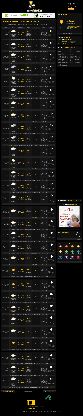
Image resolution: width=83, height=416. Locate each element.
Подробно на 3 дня (22, 24)
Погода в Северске (74, 59)
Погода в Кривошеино (63, 65)
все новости (78, 200)
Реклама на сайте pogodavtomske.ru (36, 406)
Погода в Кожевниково (63, 62)
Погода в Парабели (74, 53)
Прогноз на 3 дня (12, 24)
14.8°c (72, 21)
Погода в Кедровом (62, 60)
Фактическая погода (44, 24)
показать (73, 42)
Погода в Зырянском (75, 64)
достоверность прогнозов (28, 391)
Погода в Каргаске (62, 59)
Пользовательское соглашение (41, 413)
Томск (74, 33)
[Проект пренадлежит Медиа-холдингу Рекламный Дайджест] (48, 397)
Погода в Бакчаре (62, 56)
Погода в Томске (62, 49)
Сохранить (79, 239)
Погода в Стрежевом (75, 60)
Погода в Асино (61, 54)
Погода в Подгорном (75, 57)
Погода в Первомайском (73, 55)
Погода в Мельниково (75, 49)
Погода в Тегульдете (75, 62)
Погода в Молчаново (75, 51)
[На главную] (35, 12)
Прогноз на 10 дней (33, 24)
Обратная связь (31, 408)
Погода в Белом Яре (63, 57)
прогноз (8, 391)
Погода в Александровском (62, 52)
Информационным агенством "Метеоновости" (49, 411)
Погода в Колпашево (63, 64)
